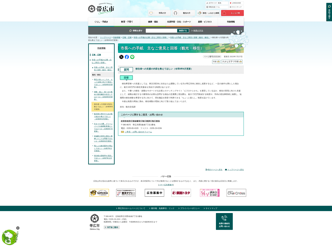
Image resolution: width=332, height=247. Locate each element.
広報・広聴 (127, 38)
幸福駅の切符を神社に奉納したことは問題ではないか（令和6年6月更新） (103, 138)
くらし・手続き (101, 21)
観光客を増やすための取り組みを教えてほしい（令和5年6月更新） (103, 116)
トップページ (105, 38)
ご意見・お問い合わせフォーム (138, 132)
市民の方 (162, 13)
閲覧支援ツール (214, 7)
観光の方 (186, 13)
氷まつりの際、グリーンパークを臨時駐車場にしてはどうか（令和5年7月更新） (103, 127)
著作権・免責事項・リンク (162, 208)
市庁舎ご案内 (112, 227)
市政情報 (231, 21)
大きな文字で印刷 (230, 61)
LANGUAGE (236, 3)
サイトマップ (236, 7)
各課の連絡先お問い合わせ (224, 224)
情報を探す (138, 30)
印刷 (215, 62)
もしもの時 (235, 13)
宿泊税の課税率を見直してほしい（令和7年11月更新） (103, 158)
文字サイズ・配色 (215, 3)
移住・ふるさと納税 (211, 13)
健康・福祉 (153, 21)
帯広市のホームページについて (131, 208)
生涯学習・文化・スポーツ (179, 21)
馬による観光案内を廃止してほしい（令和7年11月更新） (103, 148)
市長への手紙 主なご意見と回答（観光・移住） (190, 38)
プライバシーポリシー (190, 208)
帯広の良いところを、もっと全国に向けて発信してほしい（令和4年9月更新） (103, 83)
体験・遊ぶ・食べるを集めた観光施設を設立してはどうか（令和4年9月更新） (103, 95)
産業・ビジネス (205, 21)
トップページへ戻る (235, 170)
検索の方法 (198, 30)
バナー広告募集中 (166, 185)
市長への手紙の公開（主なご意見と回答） (151, 38)
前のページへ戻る (215, 170)
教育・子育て (127, 21)
